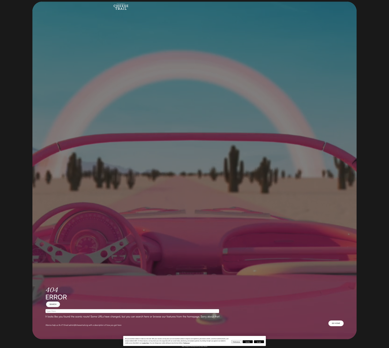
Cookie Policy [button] (145, 343)
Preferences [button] (186, 343)
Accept (259, 342)
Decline (248, 342)
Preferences (236, 342)
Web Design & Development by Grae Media (194, 346)
